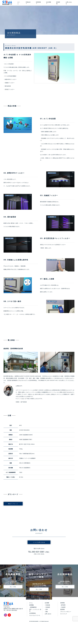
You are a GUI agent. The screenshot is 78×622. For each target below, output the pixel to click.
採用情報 (62, 602)
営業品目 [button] (28, 2)
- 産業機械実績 (32, 607)
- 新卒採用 (62, 605)
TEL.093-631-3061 (39, 552)
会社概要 (47, 602)
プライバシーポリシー (65, 611)
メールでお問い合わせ (39, 542)
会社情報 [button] (48, 2)
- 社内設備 (47, 605)
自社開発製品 (32, 613)
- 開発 (46, 611)
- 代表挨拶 (47, 607)
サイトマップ (63, 613)
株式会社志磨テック (36, 621)
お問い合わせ (69, 2)
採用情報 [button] (38, 2)
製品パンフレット (13, 503)
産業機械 (31, 605)
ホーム (19, 2)
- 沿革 (46, 609)
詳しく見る (13, 586)
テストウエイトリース (34, 615)
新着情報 (58, 2)
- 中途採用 (62, 607)
